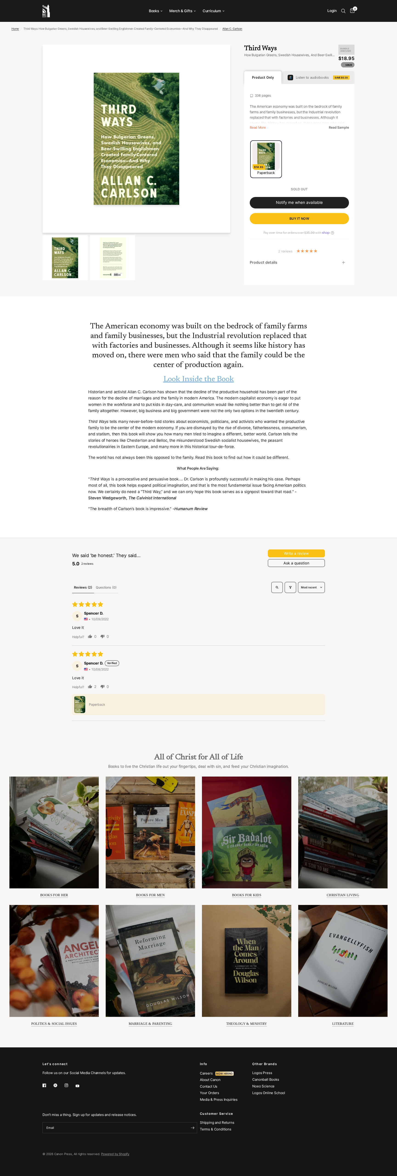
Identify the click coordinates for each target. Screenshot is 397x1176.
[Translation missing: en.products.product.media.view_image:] (65, 257)
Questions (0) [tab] (106, 587)
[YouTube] (81, 1086)
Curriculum (212, 11)
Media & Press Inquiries (219, 1099)
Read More (258, 127)
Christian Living (343, 895)
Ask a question (296, 563)
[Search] (343, 11)
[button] (79, 704)
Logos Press (262, 1073)
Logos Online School (268, 1093)
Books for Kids (246, 895)
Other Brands (264, 1064)
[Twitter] (59, 1085)
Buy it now (299, 218)
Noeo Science (263, 1086)
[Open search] (277, 587)
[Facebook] (48, 1085)
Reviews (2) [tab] (83, 587)
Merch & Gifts (180, 11)
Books (154, 11)
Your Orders (209, 1093)
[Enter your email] (192, 1127)
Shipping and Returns (217, 1122)
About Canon (210, 1080)
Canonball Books (265, 1079)
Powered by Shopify (115, 1154)
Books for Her (54, 895)
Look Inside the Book (198, 379)
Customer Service (216, 1113)
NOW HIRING (224, 1073)
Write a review (296, 553)
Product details (264, 262)
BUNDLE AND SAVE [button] (345, 49)
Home (15, 28)
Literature (343, 1024)
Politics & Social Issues (54, 1024)
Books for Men (150, 895)
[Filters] (290, 587)
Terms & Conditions (215, 1129)
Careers (207, 1073)
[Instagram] (70, 1085)
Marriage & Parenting (150, 1024)
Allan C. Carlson (232, 28)
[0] (351, 11)
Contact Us (208, 1086)
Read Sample (339, 127)
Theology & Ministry (246, 1024)
